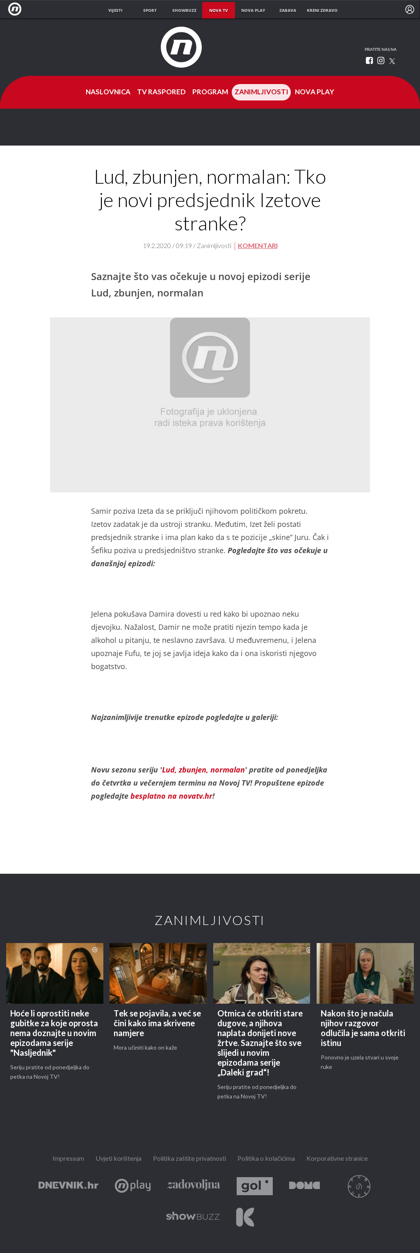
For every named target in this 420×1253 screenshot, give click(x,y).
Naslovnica (108, 92)
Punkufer (358, 1186)
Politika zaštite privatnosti (189, 1159)
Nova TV (17, 9)
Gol (255, 1186)
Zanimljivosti (261, 92)
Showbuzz (192, 1217)
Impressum (68, 1159)
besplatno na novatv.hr (171, 796)
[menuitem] (410, 9)
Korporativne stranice (337, 1159)
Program (210, 92)
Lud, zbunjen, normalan (203, 770)
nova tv (218, 10)
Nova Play (314, 92)
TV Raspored (161, 92)
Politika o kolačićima (266, 1159)
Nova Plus (133, 1186)
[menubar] (410, 9)
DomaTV (304, 1186)
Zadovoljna (193, 1186)
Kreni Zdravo (245, 1217)
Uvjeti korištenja (119, 1159)
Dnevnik (68, 1186)
